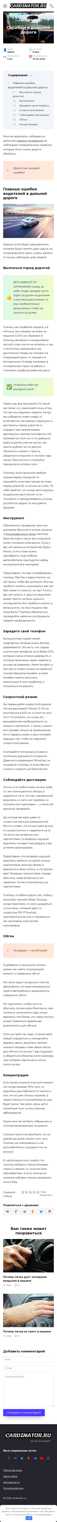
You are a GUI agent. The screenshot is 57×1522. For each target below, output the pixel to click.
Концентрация (28, 124)
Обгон (23, 119)
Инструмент (27, 100)
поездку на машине (29, 140)
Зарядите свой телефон (34, 105)
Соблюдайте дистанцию (34, 115)
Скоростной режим (31, 110)
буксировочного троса (21, 534)
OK (29, 1518)
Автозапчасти (11, 1482)
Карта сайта (10, 1476)
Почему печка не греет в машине (27, 1331)
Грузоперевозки (13, 1488)
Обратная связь (12, 1470)
